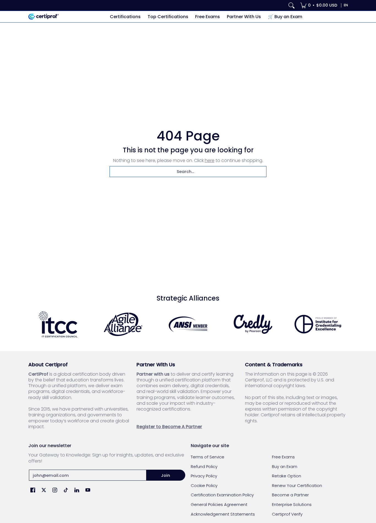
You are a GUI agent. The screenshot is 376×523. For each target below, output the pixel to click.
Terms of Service (207, 457)
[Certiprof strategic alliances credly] (253, 324)
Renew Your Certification (297, 485)
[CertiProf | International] (43, 16)
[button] (33, 490)
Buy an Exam (284, 466)
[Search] (291, 5)
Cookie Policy (204, 485)
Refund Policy (204, 466)
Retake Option (286, 476)
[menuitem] (318, 5)
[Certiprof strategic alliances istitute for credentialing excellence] (318, 324)
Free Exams (283, 457)
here (209, 160)
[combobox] (188, 171)
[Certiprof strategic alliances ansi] (188, 324)
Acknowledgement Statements (223, 514)
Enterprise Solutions (292, 504)
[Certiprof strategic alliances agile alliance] (123, 324)
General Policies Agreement (219, 504)
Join (165, 475)
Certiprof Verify (287, 514)
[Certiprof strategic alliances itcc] (58, 324)
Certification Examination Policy (222, 495)
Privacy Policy (204, 476)
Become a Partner (290, 495)
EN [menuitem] (346, 5)
